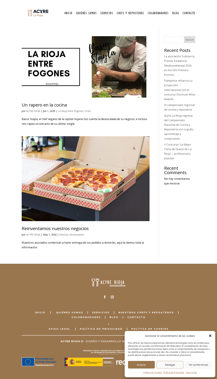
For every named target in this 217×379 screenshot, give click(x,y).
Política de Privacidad (173, 372)
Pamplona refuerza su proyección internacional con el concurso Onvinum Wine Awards (179, 90)
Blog (175, 13)
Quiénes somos (86, 13)
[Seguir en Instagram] (112, 297)
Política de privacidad (101, 328)
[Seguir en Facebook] (105, 297)
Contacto (189, 13)
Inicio (68, 13)
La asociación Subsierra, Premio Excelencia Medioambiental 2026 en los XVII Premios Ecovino (179, 65)
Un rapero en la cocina (44, 105)
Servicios (107, 13)
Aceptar (141, 364)
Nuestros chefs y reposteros (146, 312)
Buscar (189, 39)
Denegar (170, 364)
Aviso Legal (191, 372)
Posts (88, 111)
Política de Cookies (152, 372)
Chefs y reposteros (130, 13)
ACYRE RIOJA (33, 111)
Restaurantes (77, 234)
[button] (210, 335)
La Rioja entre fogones (70, 111)
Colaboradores (158, 13)
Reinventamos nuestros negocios (55, 228)
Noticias (63, 234)
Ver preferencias (198, 364)
